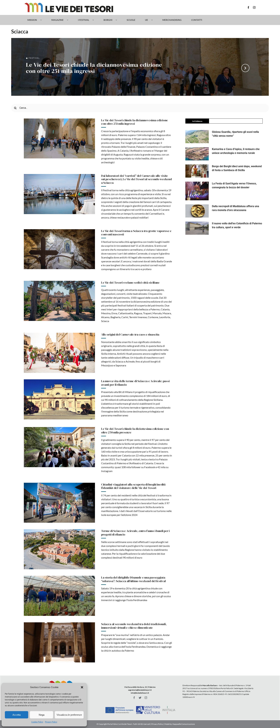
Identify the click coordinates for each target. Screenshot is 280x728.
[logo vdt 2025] (68, 4)
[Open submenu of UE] (153, 20)
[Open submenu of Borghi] (118, 20)
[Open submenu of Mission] (42, 20)
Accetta (16, 714)
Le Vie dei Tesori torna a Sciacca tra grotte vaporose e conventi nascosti (136, 232)
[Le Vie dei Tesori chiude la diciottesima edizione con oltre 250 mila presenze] (59, 447)
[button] (82, 687)
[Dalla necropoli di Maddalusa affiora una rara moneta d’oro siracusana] (197, 211)
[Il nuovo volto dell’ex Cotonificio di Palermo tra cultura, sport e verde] (197, 228)
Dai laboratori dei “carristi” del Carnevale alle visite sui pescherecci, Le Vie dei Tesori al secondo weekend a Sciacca (136, 179)
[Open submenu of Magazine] (69, 20)
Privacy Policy (51, 722)
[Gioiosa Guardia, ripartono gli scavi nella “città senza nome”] (197, 136)
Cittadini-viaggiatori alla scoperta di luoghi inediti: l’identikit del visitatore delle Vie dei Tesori (133, 486)
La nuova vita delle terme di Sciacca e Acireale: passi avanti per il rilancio (135, 383)
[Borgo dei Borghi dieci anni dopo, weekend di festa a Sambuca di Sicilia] (197, 171)
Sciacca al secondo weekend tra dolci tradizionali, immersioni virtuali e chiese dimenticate (134, 626)
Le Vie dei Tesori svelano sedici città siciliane (130, 282)
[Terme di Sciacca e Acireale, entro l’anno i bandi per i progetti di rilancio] (59, 549)
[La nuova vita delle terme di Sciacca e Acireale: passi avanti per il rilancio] (59, 399)
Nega (41, 714)
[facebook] (248, 7)
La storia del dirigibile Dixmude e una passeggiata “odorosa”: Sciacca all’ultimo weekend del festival (133, 579)
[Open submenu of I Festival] (94, 20)
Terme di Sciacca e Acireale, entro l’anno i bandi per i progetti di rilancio (135, 532)
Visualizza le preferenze (69, 714)
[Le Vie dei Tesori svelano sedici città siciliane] (59, 301)
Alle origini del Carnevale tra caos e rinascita (130, 334)
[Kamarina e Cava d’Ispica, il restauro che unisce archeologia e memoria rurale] (197, 153)
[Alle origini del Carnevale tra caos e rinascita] (59, 353)
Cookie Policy (37, 722)
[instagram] (254, 7)
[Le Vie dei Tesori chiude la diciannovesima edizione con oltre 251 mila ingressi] (59, 138)
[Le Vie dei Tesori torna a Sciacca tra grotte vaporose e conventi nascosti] (59, 249)
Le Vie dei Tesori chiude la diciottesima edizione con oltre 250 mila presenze (135, 430)
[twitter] (140, 697)
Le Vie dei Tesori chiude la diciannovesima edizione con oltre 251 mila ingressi (94, 68)
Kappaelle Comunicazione (183, 724)
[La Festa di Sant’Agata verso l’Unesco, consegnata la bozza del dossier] (197, 191)
